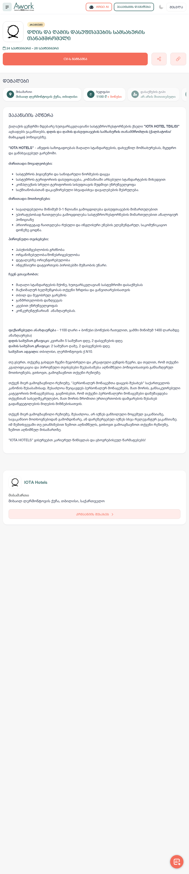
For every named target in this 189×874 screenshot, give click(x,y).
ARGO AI (102, 7)
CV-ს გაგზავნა (75, 59)
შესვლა (176, 7)
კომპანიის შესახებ (93, 514)
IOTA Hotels (35, 482)
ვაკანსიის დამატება (134, 7)
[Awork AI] (176, 861)
